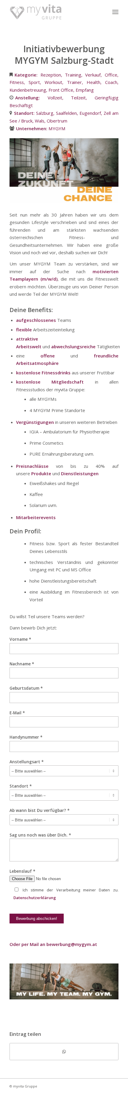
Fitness (17, 82)
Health (93, 82)
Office (111, 75)
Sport (34, 82)
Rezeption (50, 75)
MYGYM (57, 128)
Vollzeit (55, 98)
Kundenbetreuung (28, 90)
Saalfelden (66, 113)
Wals (39, 121)
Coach (111, 82)
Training (73, 75)
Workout (53, 82)
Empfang (85, 90)
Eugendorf (90, 113)
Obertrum (57, 121)
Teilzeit (78, 98)
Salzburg (44, 113)
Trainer (74, 82)
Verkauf (93, 75)
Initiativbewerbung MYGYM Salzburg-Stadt (64, 54)
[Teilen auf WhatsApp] (64, 1051)
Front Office (61, 90)
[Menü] (115, 12)
